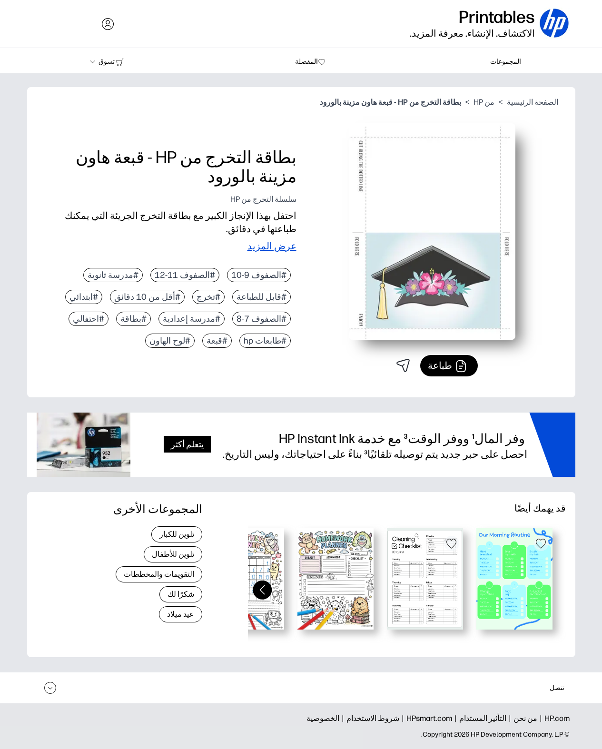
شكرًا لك (181, 594)
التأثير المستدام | (479, 718)
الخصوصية (322, 718)
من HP (484, 102)
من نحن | (521, 718)
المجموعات (505, 62)
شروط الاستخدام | (369, 718)
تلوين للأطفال (173, 554)
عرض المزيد (271, 246)
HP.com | (553, 718)
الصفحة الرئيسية (532, 102)
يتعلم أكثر (187, 444)
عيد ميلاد (180, 614)
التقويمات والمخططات (159, 574)
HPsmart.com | (425, 718)
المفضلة (306, 62)
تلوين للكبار (176, 534)
